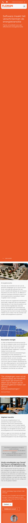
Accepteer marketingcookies (10, 450)
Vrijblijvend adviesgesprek (17, 1)
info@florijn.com (7, 2)
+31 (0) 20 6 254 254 (3, 2)
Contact (6, 504)
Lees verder (8, 258)
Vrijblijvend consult (10, 509)
